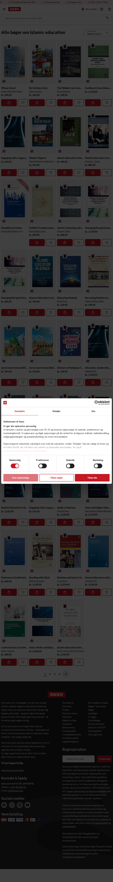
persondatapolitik (19, 451)
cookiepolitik (40, 451)
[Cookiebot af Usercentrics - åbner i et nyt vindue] (97, 402)
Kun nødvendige (20, 477)
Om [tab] (93, 411)
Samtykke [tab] (20, 411)
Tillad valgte (56, 477)
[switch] (42, 466)
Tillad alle (92, 477)
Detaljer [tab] (57, 411)
